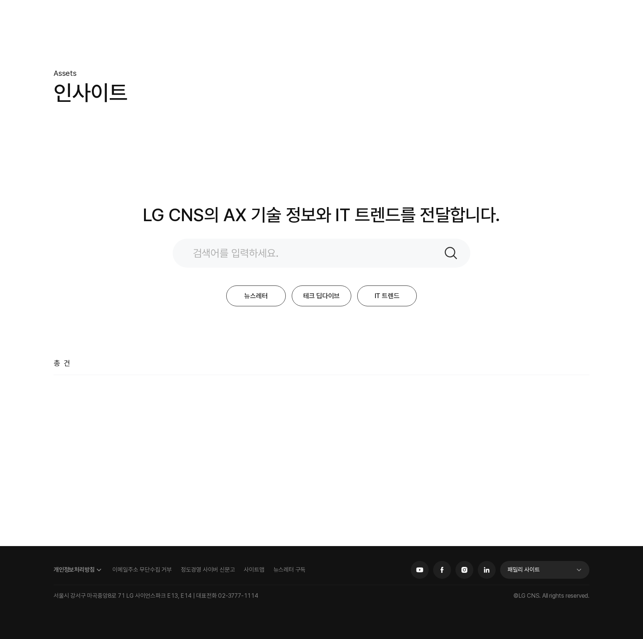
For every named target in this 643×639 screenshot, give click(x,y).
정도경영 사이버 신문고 (208, 569)
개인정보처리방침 (74, 569)
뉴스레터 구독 (289, 569)
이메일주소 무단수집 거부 (142, 569)
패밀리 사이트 (524, 569)
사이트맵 (254, 569)
